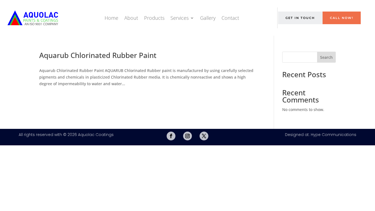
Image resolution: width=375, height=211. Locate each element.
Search (326, 57)
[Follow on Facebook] (171, 136)
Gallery (208, 18)
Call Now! (341, 18)
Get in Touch (300, 18)
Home (111, 18)
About (131, 18)
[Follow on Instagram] (187, 136)
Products (154, 18)
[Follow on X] (204, 136)
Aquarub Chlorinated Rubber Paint (97, 55)
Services (179, 18)
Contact (230, 18)
